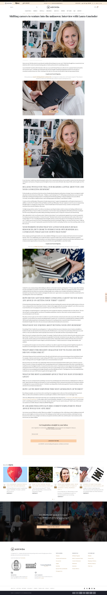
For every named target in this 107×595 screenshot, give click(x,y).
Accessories (58, 560)
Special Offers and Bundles (61, 568)
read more (9, 496)
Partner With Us (75, 568)
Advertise (74, 566)
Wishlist (89, 555)
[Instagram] (99, 3)
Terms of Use (41, 588)
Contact (52, 588)
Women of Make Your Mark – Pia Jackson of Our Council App (42, 485)
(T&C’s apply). (41, 577)
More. (26, 577)
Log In (84, 3)
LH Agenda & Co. (25, 60)
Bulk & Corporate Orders (77, 558)
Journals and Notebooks (61, 558)
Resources (49, 11)
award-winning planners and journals (42, 77)
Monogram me (59, 571)
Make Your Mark (39, 246)
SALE (74, 11)
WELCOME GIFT (106, 298)
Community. (22, 557)
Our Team (18, 588)
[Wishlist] (95, 7)
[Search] (37, 7)
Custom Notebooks (76, 560)
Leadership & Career (38, 60)
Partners (24, 588)
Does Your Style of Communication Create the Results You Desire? (92, 486)
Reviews (63, 11)
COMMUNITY (49, 3)
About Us (56, 11)
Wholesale (74, 563)
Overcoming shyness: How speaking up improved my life (67, 485)
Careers (35, 588)
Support (79, 11)
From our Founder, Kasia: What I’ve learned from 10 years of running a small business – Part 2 (17, 486)
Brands (35, 11)
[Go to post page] (15, 474)
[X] (95, 3)
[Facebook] (93, 3)
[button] (52, 499)
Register (89, 3)
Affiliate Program (76, 555)
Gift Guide (69, 11)
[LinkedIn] (101, 3)
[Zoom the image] (8, 3)
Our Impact (30, 588)
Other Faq (90, 566)
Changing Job (32, 60)
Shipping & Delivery (92, 560)
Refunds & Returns (92, 563)
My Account (78, 3)
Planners (58, 555)
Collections (28, 11)
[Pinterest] (97, 3)
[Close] (106, 294)
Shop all (42, 11)
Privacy (47, 588)
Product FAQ (91, 558)
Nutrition (58, 566)
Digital (57, 563)
